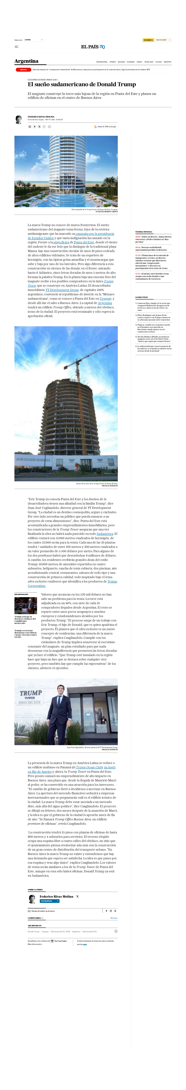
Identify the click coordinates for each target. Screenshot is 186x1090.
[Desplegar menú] (16, 47)
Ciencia (139, 62)
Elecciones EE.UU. (90, 931)
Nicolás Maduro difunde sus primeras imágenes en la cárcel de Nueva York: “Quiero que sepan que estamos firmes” (154, 339)
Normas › (114, 918)
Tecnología (148, 62)
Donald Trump (33, 931)
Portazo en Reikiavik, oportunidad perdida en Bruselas (151, 248)
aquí (85, 944)
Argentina (26, 61)
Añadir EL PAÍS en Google (107, 127)
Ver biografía (46, 901)
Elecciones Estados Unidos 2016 (42, 80)
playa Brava (61, 242)
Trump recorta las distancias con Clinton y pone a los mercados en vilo (25, 634)
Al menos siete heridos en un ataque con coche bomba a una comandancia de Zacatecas (152, 276)
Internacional (102, 62)
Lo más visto (141, 297)
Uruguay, (106, 298)
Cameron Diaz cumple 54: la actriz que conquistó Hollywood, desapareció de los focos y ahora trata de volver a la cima (154, 306)
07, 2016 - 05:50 (54, 120)
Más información (34, 944)
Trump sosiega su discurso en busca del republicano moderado (25, 620)
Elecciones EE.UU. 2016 (60, 931)
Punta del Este (83, 242)
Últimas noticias (143, 232)
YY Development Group (62, 290)
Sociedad (121, 62)
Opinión (113, 62)
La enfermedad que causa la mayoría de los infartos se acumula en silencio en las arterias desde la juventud (155, 348)
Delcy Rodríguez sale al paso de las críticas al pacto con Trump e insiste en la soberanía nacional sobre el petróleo (154, 317)
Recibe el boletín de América (43, 911)
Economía (131, 62)
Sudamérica (105, 534)
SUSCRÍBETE (148, 40)
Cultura (158, 62)
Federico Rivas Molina (41, 117)
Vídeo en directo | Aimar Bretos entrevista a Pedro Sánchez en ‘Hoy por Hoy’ (153, 239)
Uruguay (45, 931)
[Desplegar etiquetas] (116, 931)
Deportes (167, 62)
